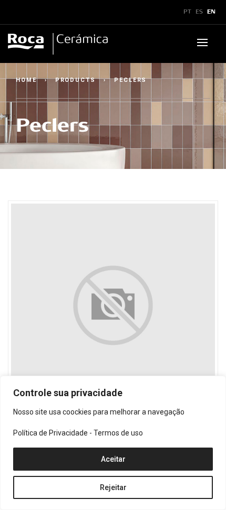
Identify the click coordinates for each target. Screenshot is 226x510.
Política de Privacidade (50, 433)
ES (199, 12)
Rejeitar (113, 487)
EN (211, 12)
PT (187, 12)
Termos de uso (118, 433)
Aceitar (113, 459)
